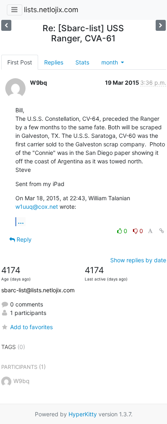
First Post (19, 62)
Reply (23, 239)
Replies (53, 62)
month (110, 62)
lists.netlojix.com (51, 9)
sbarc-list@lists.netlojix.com (38, 290)
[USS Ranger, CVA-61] (161, 25)
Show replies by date (138, 260)
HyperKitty (83, 414)
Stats (82, 62)
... (21, 221)
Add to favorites (31, 326)
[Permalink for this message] (161, 231)
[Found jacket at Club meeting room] (6, 25)
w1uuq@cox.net (36, 206)
